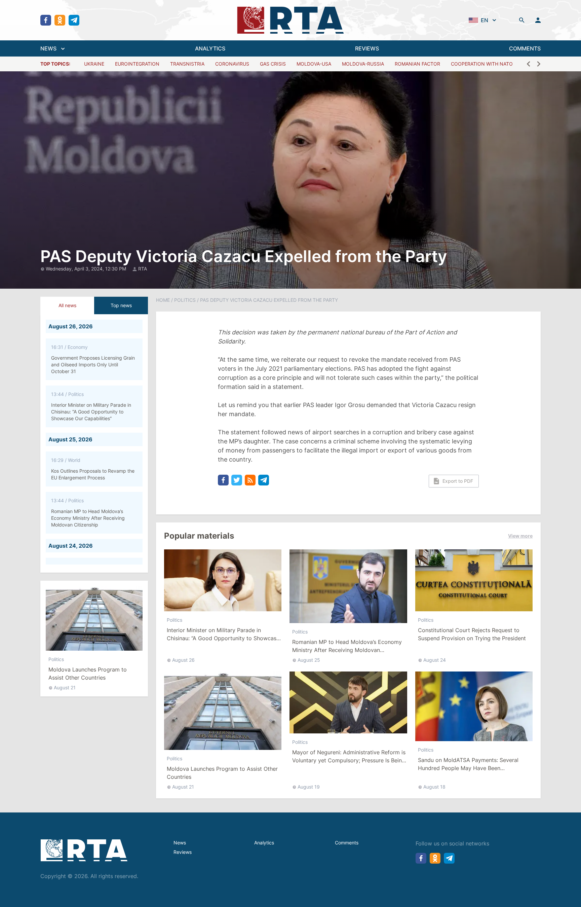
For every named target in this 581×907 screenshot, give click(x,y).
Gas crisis (273, 64)
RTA (142, 268)
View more (520, 536)
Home (163, 300)
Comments (346, 842)
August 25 (309, 660)
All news (67, 305)
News (179, 842)
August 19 (309, 787)
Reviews (182, 852)
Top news (121, 305)
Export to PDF (457, 481)
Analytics (264, 842)
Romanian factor (417, 64)
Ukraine (94, 64)
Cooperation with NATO (482, 64)
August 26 (183, 660)
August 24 (434, 660)
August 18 (434, 787)
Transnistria (187, 64)
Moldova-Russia (363, 64)
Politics (56, 659)
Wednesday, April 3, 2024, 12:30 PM (86, 268)
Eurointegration (137, 64)
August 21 (65, 687)
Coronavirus (232, 64)
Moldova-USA (314, 64)
